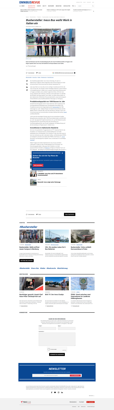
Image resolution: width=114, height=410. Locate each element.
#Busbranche (51, 268)
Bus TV (44, 6)
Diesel (65, 112)
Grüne (63, 136)
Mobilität (32, 140)
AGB (78, 406)
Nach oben (91, 395)
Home (27, 17)
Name (59, 325)
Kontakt (81, 402)
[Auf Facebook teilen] (26, 80)
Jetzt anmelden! (38, 165)
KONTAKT (89, 2)
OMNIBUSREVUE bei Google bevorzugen (64, 72)
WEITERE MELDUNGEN (26, 260)
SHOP (84, 2)
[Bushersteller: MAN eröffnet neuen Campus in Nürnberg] (31, 236)
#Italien (42, 268)
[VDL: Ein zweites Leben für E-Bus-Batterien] (57, 236)
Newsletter (79, 2)
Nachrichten (31, 6)
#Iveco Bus (35, 268)
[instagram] (58, 392)
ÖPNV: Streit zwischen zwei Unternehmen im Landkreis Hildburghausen (81, 296)
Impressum (74, 406)
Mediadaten (73, 402)
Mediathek (58, 6)
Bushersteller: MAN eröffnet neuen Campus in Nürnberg (29, 248)
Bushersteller (56, 107)
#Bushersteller (28, 227)
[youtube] (55, 392)
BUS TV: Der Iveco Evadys (54, 294)
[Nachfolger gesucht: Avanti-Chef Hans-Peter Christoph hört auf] (31, 283)
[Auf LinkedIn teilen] (27, 87)
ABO (93, 2)
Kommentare (31, 72)
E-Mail (40, 325)
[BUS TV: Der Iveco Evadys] (57, 283)
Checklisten (66, 6)
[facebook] (51, 392)
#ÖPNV (78, 292)
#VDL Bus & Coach (54, 244)
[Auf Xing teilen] (27, 89)
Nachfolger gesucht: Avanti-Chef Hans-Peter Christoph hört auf (31, 295)
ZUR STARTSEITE (69, 214)
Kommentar (41, 331)
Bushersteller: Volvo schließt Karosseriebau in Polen (81, 248)
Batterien (47, 147)
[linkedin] (62, 392)
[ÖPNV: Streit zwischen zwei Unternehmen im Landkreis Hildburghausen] (83, 283)
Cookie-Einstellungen (91, 406)
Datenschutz (83, 406)
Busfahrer (51, 6)
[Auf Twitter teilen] (27, 83)
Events (39, 6)
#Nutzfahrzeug (62, 268)
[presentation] (94, 11)
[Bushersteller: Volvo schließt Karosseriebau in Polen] (83, 236)
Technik (39, 17)
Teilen (39, 72)
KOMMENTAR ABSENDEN (57, 354)
